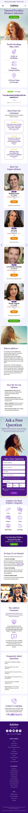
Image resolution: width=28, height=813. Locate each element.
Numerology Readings (14, 780)
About (14, 741)
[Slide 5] (17, 102)
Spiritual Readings (14, 778)
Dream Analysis (14, 787)
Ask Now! (14, 493)
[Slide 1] (8, 102)
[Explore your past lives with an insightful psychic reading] (14, 724)
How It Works (14, 745)
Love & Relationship (14, 770)
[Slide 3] (13, 102)
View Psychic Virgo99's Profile (14, 315)
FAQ (14, 749)
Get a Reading (14, 17)
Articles (14, 755)
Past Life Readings (14, 785)
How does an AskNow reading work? (12, 662)
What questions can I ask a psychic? (11, 667)
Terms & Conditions (21, 489)
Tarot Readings (14, 776)
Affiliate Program (14, 794)
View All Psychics (14, 321)
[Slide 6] (20, 102)
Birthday (4, 485)
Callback (14, 201)
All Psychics (14, 768)
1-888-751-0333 (20, 1)
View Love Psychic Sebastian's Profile (14, 278)
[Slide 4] (15, 102)
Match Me (14, 544)
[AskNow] (14, 6)
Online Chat (14, 751)
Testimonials (14, 743)
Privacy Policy (6, 490)
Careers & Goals (14, 774)
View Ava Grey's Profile (14, 242)
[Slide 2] (10, 102)
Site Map (14, 800)
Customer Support (14, 757)
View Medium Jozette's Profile (14, 205)
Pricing (14, 759)
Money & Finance (14, 772)
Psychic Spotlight (14, 753)
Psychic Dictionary (14, 761)
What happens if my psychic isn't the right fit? (13, 677)
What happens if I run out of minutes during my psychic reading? (12, 688)
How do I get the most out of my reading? (13, 672)
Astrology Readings (14, 782)
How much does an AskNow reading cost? (12, 682)
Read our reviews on (11, 734)
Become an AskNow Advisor (14, 747)
